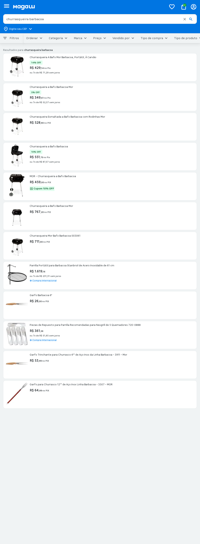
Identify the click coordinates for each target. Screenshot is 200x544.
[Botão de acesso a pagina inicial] (88, 6)
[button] (185, 19)
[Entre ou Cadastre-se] (193, 6)
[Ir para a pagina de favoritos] (172, 7)
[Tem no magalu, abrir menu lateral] (6, 6)
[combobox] (100, 19)
